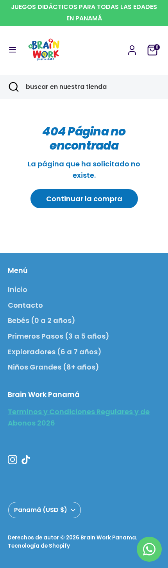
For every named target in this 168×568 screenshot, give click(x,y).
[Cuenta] (132, 47)
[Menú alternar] (12, 50)
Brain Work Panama (108, 537)
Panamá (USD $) (40, 509)
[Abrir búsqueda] (13, 87)
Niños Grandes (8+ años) (53, 367)
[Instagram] (12, 459)
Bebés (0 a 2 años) (41, 320)
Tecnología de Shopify (39, 546)
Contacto (25, 305)
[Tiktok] (25, 459)
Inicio (17, 289)
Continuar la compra (84, 199)
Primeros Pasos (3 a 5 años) (58, 336)
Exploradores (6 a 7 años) (55, 352)
